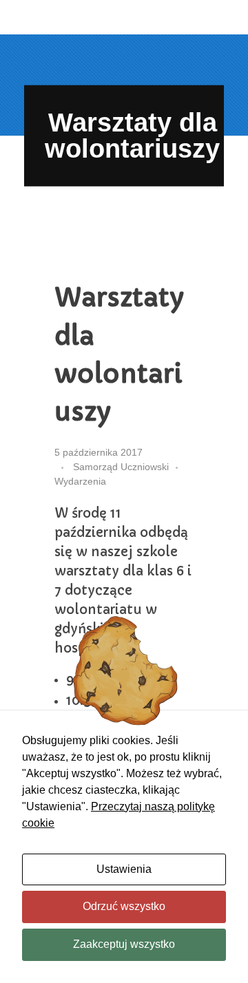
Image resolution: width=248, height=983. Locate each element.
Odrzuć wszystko (124, 906)
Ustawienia (124, 869)
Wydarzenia (80, 481)
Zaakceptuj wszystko (124, 944)
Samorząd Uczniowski (121, 466)
